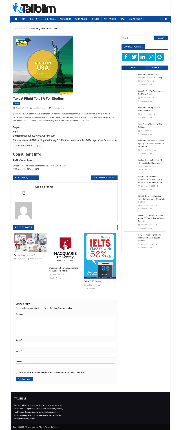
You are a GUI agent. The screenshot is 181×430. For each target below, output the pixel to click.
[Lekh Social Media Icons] (126, 57)
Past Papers (110, 19)
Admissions (65, 19)
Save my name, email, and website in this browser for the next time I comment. (51, 372)
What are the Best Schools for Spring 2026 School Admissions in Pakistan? (151, 144)
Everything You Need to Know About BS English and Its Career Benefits (151, 218)
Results (95, 19)
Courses (49, 19)
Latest (133, 68)
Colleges (34, 19)
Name (19, 340)
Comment (20, 314)
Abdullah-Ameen (39, 108)
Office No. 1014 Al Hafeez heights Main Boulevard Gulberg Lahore (40, 166)
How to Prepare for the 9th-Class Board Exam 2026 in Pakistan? (150, 238)
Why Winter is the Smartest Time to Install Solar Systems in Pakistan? (151, 199)
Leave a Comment (58, 108)
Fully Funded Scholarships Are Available (106, 178)
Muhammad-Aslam (145, 85)
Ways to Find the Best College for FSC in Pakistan (151, 92)
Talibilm (56, 427)
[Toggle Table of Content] (37, 146)
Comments (156, 68)
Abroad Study (22, 178)
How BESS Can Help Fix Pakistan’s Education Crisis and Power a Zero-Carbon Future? (151, 180)
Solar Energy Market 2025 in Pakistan (150, 125)
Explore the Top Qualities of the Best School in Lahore (150, 161)
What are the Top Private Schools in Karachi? (149, 109)
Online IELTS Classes (92, 281)
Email (19, 351)
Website (19, 362)
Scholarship (81, 19)
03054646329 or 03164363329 (26, 169)
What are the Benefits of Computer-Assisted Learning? (150, 76)
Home (23, 19)
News (122, 19)
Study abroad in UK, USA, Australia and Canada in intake (63, 269)
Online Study (135, 19)
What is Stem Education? (24, 255)
